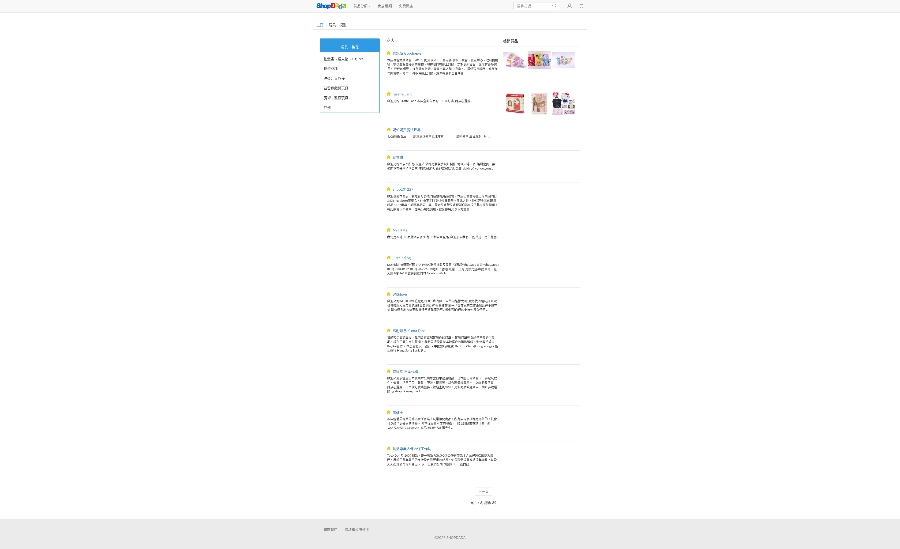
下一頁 (483, 491)
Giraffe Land (402, 94)
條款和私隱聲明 (357, 529)
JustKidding (401, 257)
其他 (327, 107)
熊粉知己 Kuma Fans (408, 330)
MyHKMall (400, 230)
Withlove (399, 294)
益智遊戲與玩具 (336, 88)
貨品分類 (360, 6)
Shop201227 (402, 189)
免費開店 (406, 6)
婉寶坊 (397, 157)
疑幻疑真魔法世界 (406, 129)
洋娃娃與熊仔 (334, 78)
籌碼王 (397, 412)
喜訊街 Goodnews (406, 53)
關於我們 (330, 529)
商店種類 (385, 6)
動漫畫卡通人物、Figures (344, 59)
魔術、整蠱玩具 (336, 97)
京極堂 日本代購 (405, 371)
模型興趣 (331, 68)
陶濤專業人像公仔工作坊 (411, 448)
